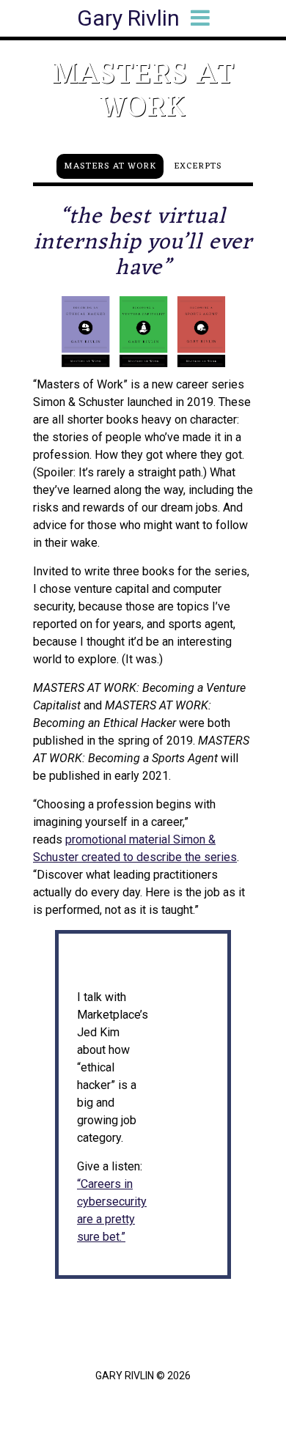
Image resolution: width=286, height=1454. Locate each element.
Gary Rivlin (128, 18)
